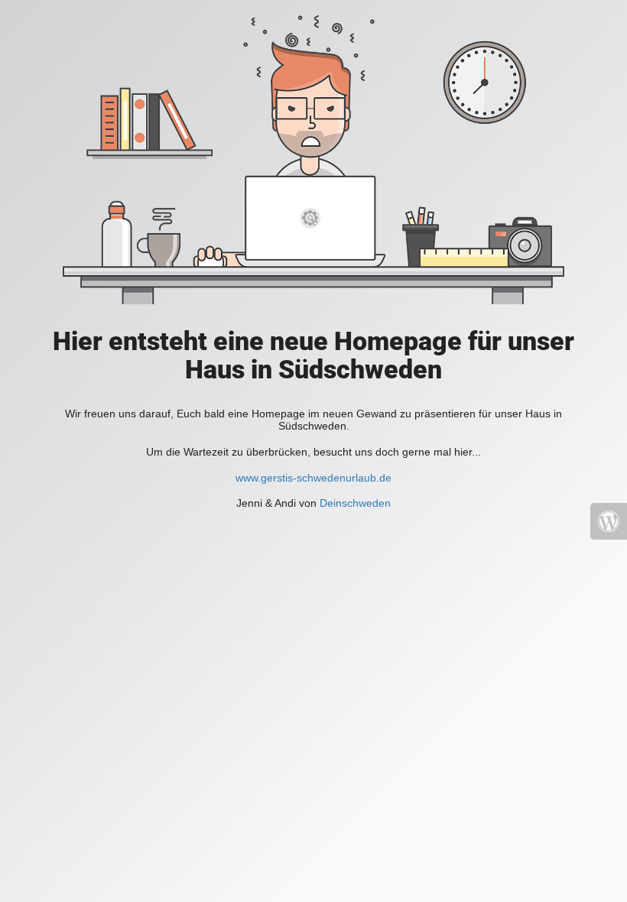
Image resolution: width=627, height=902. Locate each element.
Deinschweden (355, 503)
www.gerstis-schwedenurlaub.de (313, 478)
